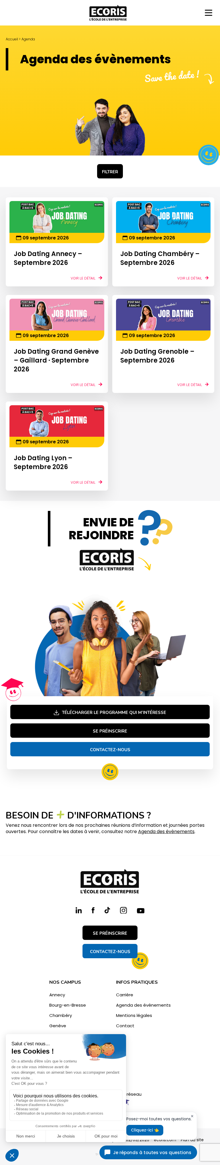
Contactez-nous (110, 750)
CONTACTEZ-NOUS (110, 952)
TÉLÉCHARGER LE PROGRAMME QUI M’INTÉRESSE (114, 712)
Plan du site (192, 1140)
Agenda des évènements (166, 831)
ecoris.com (165, 1140)
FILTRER (110, 172)
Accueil (12, 39)
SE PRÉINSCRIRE (110, 731)
